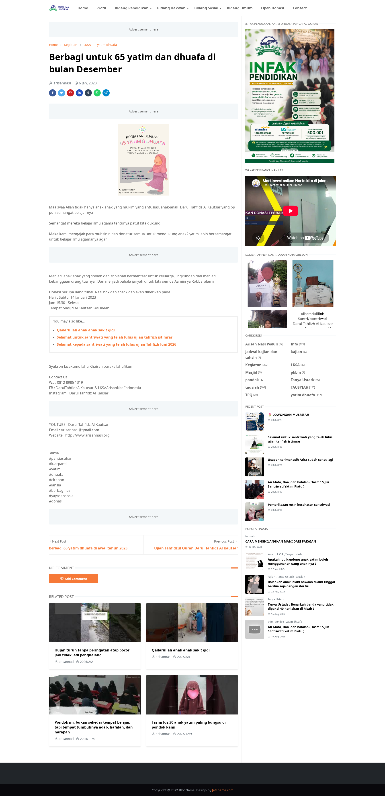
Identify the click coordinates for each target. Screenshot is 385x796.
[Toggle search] (334, 8)
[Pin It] (70, 92)
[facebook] (320, 8)
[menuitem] (82, 8)
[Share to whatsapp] (97, 92)
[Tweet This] (61, 92)
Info (270, 622)
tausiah (249, 536)
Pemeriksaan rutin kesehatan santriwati (299, 504)
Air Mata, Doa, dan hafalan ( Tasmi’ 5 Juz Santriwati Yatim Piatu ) (298, 484)
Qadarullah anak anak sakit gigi (86, 330)
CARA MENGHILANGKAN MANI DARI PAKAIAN (280, 541)
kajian (272, 554)
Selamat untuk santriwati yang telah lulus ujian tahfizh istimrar (114, 337)
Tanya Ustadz (293, 554)
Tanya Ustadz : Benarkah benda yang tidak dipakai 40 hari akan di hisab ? (301, 606)
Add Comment (76, 579)
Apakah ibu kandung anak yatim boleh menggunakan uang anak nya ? (298, 561)
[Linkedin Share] (79, 92)
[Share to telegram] (106, 92)
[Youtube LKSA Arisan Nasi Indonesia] (317, 8)
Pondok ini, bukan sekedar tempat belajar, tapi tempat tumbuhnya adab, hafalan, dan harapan (94, 727)
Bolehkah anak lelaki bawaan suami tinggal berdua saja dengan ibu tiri (301, 584)
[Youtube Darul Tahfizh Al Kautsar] (313, 8)
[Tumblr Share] (88, 92)
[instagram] (324, 8)
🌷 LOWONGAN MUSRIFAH (288, 414)
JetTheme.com (222, 790)
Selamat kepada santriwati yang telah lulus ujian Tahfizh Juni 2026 (116, 344)
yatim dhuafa (294, 622)
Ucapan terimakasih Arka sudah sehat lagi (300, 459)
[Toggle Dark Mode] (330, 8)
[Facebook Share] (52, 92)
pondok (280, 622)
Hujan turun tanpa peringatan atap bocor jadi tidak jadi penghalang (92, 652)
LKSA (280, 554)
